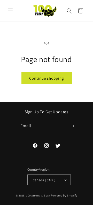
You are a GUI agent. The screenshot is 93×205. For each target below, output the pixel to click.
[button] (10, 11)
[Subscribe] (72, 126)
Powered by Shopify (64, 195)
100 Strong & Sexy (38, 195)
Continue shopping (46, 78)
